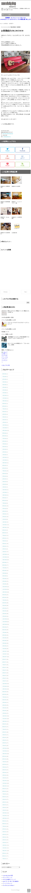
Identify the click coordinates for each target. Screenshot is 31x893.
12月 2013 (4, 780)
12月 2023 (4, 457)
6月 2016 (4, 699)
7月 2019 (4, 600)
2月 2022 (4, 516)
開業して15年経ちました (8, 350)
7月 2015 (4, 729)
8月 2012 (4, 823)
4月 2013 (4, 802)
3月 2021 (4, 546)
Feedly (22, 165)
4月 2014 (4, 769)
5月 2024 (4, 443)
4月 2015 (4, 737)
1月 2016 (4, 713)
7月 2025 (4, 408)
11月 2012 (4, 815)
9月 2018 (4, 627)
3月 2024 (4, 449)
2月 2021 (4, 548)
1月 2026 (4, 392)
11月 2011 (4, 847)
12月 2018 (4, 619)
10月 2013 (4, 786)
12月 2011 (4, 845)
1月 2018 (4, 648)
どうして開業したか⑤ (7, 334)
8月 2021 (4, 532)
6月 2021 (4, 538)
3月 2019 (4, 610)
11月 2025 (4, 398)
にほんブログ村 (6, 365)
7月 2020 (4, 567)
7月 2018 (4, 632)
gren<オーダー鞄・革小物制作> (11, 881)
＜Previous (5, 291)
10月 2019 (4, 592)
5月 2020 (4, 573)
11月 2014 (4, 750)
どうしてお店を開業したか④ (9, 320)
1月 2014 (4, 777)
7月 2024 (4, 438)
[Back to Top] (29, 890)
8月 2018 (4, 629)
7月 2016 (4, 697)
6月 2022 (4, 505)
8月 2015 (4, 726)
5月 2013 (4, 799)
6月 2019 (4, 602)
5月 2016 (4, 702)
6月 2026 (4, 379)
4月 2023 (4, 478)
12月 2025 (4, 395)
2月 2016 (4, 710)
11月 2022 (4, 492)
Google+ (7, 158)
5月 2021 (4, 540)
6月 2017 (4, 667)
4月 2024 (4, 446)
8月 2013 (4, 791)
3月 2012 (4, 837)
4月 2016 (4, 705)
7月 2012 (4, 826)
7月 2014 (4, 761)
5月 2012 (4, 831)
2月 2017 (4, 678)
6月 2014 (4, 764)
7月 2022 (4, 503)
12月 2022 (4, 489)
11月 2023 (4, 460)
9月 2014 (4, 756)
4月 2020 (4, 575)
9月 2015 (4, 724)
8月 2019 (4, 597)
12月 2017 (4, 651)
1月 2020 (4, 584)
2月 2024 (4, 452)
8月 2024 (4, 435)
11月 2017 (4, 654)
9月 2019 (4, 594)
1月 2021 (4, 551)
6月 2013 (4, 796)
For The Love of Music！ (9, 885)
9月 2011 (4, 853)
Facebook (22, 150)
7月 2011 (4, 858)
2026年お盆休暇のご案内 (8, 317)
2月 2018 (4, 645)
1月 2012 (4, 842)
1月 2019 (4, 616)
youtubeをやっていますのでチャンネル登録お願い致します (15, 19)
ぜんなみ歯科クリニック (9, 879)
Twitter (7, 150)
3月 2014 (4, 772)
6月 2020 (4, 570)
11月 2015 (4, 718)
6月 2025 (4, 411)
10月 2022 (4, 495)
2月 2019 (4, 613)
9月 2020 (4, 562)
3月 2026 (4, 387)
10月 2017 (4, 656)
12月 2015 (4, 715)
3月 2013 (4, 804)
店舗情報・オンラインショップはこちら (15, 17)
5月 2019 (4, 605)
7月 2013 (4, 794)
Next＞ (25, 291)
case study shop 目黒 (8, 875)
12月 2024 (4, 425)
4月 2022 (4, 511)
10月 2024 (4, 430)
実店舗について (5, 331)
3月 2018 (4, 643)
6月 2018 (4, 635)
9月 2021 (4, 530)
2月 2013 (4, 807)
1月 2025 (4, 422)
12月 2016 (4, 683)
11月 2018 (4, 621)
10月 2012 (4, 818)
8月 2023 (4, 468)
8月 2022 (4, 500)
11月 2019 (4, 589)
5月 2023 (4, 476)
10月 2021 (4, 527)
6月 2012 (4, 829)
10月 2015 (4, 721)
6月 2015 (4, 732)
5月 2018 (4, 637)
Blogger (18, 890)
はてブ (22, 157)
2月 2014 (4, 775)
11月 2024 (4, 427)
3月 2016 (4, 707)
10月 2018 (4, 624)
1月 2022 (4, 519)
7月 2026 (4, 376)
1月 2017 (4, 680)
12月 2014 (4, 748)
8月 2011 (4, 856)
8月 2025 (4, 406)
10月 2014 (4, 753)
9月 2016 (4, 691)
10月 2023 (4, 462)
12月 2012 (4, 812)
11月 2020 (4, 557)
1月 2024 (4, 454)
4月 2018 (4, 640)
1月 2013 (4, 810)
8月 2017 (4, 662)
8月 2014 (4, 759)
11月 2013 (4, 783)
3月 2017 (4, 675)
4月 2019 (4, 608)
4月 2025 (4, 414)
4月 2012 (4, 834)
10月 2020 (4, 559)
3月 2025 (4, 417)
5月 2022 (4, 508)
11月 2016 (4, 686)
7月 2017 (4, 664)
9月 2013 (4, 788)
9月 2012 (4, 821)
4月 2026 (4, 384)
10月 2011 (4, 850)
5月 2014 (4, 767)
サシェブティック (7, 877)
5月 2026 (4, 382)
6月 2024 (4, 441)
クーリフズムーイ (7, 883)
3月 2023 (4, 481)
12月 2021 (4, 522)
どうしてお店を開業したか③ (9, 329)
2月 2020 (4, 581)
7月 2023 (4, 470)
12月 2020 (4, 554)
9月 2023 (4, 465)
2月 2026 (4, 390)
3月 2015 (4, 740)
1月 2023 (4, 487)
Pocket (7, 165)
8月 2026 (4, 373)
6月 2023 (4, 473)
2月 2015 (4, 742)
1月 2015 (4, 745)
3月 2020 (4, 578)
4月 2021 (4, 543)
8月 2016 (4, 694)
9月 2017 (4, 659)
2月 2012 (4, 839)
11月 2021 (4, 524)
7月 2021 (4, 535)
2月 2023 (4, 484)
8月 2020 (4, 565)
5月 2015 (4, 734)
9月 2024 (4, 433)
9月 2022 (4, 497)
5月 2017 (4, 670)
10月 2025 (4, 400)
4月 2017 (4, 672)
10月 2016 (4, 689)
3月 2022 (4, 513)
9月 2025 (4, 403)
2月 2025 (4, 419)
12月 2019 (4, 586)
